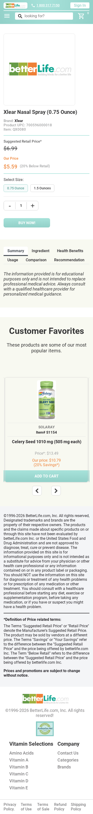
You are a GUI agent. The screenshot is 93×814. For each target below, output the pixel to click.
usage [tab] (12, 260)
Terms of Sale (43, 806)
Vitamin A (18, 759)
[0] (81, 16)
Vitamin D (18, 780)
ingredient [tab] (40, 251)
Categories (67, 759)
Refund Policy (60, 806)
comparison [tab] (36, 260)
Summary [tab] (15, 251)
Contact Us (67, 753)
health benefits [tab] (70, 251)
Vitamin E (18, 787)
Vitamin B (18, 766)
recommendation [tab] (69, 260)
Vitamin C (18, 773)
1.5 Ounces (42, 188)
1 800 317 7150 (48, 5)
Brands (64, 766)
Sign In (80, 5)
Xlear (19, 121)
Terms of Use (26, 806)
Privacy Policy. (10, 806)
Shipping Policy (78, 806)
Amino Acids (21, 753)
